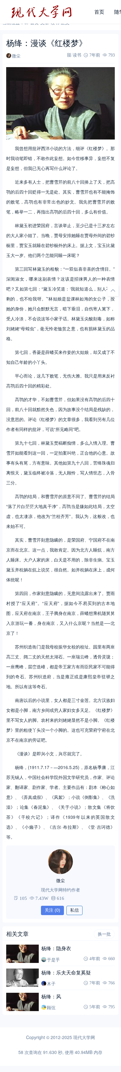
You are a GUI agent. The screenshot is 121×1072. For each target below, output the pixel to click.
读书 (77, 55)
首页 (99, 11)
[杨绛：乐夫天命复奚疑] (22, 978)
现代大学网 (84, 1037)
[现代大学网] (45, 12)
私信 (74, 910)
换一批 (104, 934)
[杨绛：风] (22, 1002)
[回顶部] (113, 290)
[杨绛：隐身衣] (22, 954)
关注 (52, 910)
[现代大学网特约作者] (60, 861)
